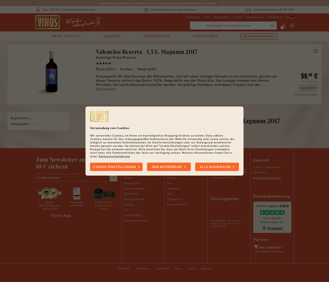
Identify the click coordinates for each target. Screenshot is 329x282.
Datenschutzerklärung (114, 156)
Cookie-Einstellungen (114, 167)
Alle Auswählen (215, 167)
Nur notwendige (167, 167)
